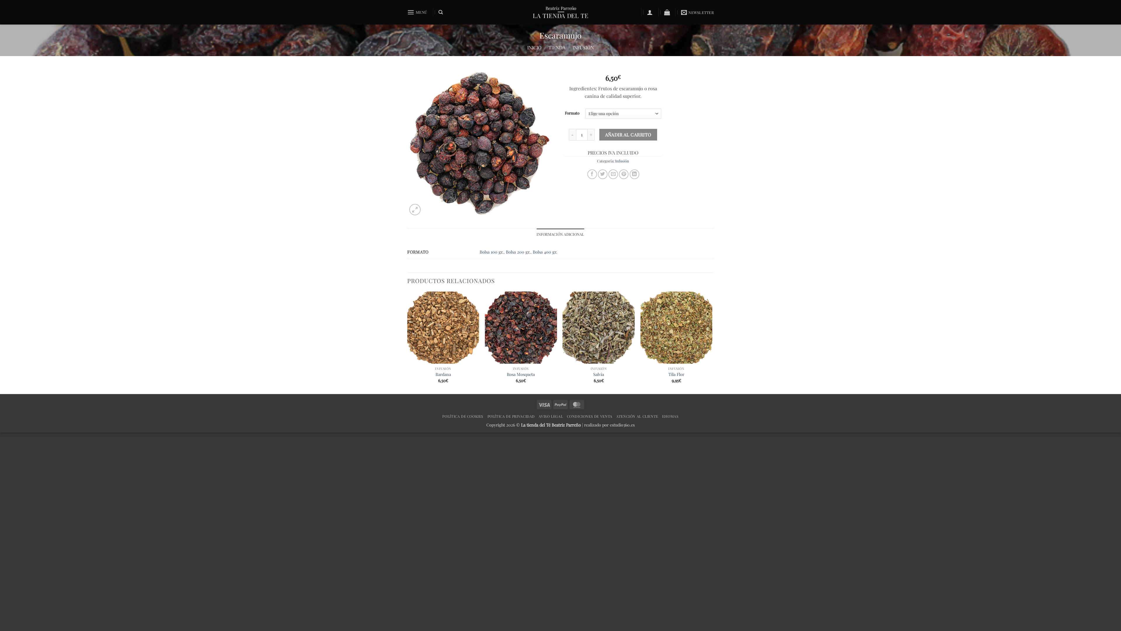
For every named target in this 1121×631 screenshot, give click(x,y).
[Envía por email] (613, 174)
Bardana (443, 374)
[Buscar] (440, 12)
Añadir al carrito (628, 134)
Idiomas (670, 416)
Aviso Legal (551, 416)
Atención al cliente (637, 416)
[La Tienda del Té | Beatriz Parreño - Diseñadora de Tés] (560, 12)
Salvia (598, 374)
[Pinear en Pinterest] (624, 174)
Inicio (534, 47)
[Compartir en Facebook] (592, 174)
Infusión (583, 47)
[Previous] (407, 342)
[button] (417, 12)
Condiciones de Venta (589, 416)
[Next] (712, 342)
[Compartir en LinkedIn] (634, 174)
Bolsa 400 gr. (545, 252)
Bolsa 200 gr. (518, 252)
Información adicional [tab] (560, 234)
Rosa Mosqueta (521, 374)
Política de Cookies (462, 416)
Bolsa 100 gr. (492, 252)
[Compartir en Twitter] (603, 174)
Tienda (557, 47)
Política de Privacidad (511, 416)
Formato (572, 113)
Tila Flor (676, 374)
